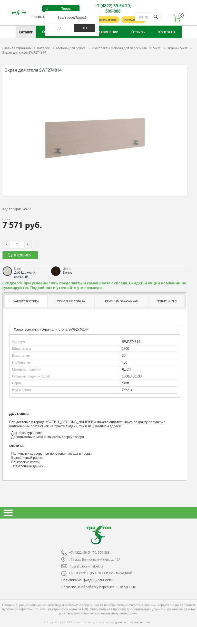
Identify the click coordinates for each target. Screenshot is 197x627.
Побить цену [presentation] (167, 301)
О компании (108, 31)
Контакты (166, 31)
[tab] (25, 301)
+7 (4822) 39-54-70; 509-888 (113, 8)
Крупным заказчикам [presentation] (121, 301)
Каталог (26, 31)
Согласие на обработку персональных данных (98, 586)
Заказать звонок (105, 19)
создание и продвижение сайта (132, 622)
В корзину (22, 255)
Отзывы (138, 31)
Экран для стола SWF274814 (24, 52)
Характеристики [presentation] (26, 301)
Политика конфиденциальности (86, 580)
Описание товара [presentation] (71, 301)
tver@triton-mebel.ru (86, 566)
